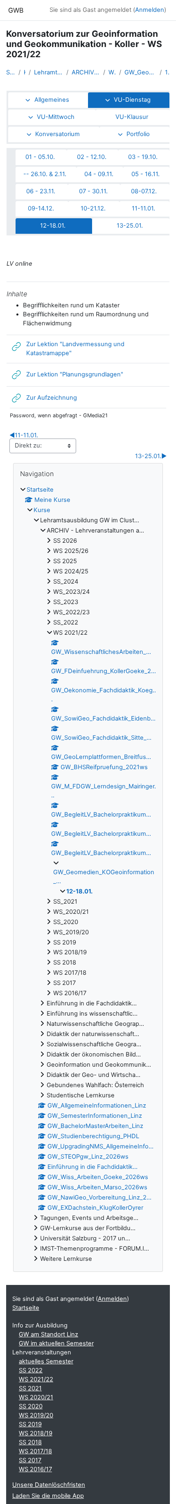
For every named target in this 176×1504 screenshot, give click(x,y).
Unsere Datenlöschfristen (48, 1484)
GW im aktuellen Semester (56, 1343)
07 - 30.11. (93, 191)
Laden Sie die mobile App (48, 1496)
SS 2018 (30, 1442)
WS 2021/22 (112, 72)
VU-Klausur (131, 117)
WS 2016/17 (35, 1469)
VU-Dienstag (132, 99)
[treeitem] (88, 875)
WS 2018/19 (35, 1433)
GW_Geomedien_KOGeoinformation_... (140, 72)
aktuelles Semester (46, 1361)
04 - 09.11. (98, 174)
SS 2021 (30, 1388)
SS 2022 (31, 1370)
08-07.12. (144, 191)
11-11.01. (143, 208)
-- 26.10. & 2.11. (44, 174)
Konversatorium (57, 134)
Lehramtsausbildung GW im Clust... (48, 72)
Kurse (25, 72)
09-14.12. (41, 208)
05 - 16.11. (145, 174)
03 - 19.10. (143, 157)
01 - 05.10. (40, 157)
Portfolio (138, 134)
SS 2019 (30, 1424)
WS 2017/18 (35, 1451)
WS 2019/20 (36, 1415)
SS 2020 (31, 1406)
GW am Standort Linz (48, 1334)
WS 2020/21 (36, 1397)
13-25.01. (130, 225)
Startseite (10, 72)
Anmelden (149, 9)
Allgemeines (51, 99)
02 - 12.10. (91, 157)
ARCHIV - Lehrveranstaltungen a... (86, 72)
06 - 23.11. (40, 191)
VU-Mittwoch (55, 117)
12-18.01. (167, 72)
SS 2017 (30, 1460)
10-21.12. (93, 208)
